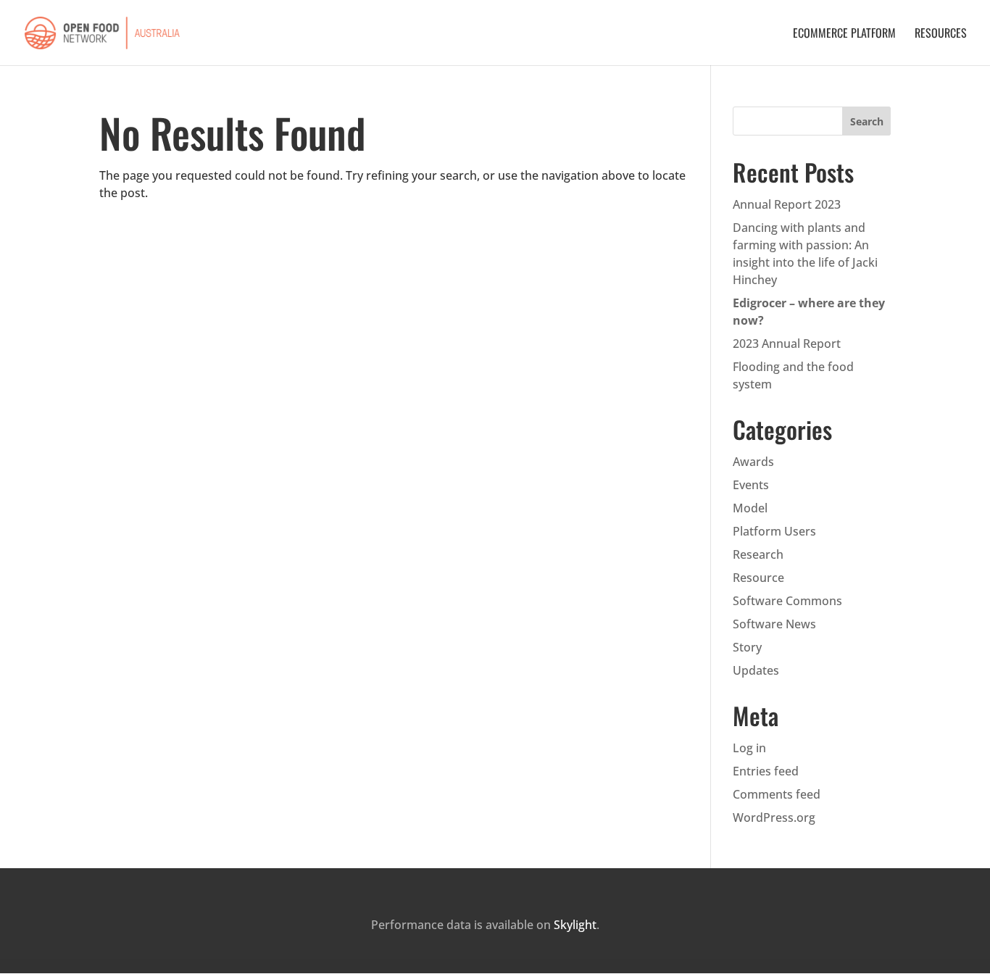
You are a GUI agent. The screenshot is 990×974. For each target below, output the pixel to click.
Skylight (575, 925)
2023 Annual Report (787, 343)
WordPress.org (774, 817)
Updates (756, 670)
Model (750, 508)
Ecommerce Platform (844, 34)
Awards (753, 462)
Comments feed (776, 794)
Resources (941, 34)
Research (758, 554)
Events (751, 485)
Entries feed (766, 771)
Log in (749, 748)
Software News (774, 624)
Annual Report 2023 (787, 204)
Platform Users (774, 531)
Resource (758, 578)
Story (747, 647)
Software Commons (787, 601)
